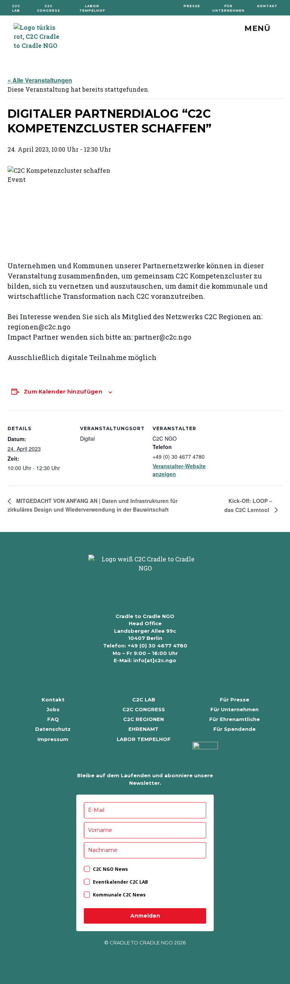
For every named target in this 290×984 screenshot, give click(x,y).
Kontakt (53, 699)
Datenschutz (53, 729)
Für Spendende (234, 729)
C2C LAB (143, 699)
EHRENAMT (143, 729)
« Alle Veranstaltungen (40, 80)
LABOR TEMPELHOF (144, 739)
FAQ (53, 719)
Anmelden (145, 915)
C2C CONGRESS (143, 709)
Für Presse (234, 699)
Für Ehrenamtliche (234, 719)
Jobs (53, 709)
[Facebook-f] (124, 7)
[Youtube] (165, 7)
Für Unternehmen (234, 709)
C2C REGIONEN (143, 719)
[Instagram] (138, 7)
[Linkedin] (152, 7)
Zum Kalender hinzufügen (63, 391)
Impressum (52, 739)
